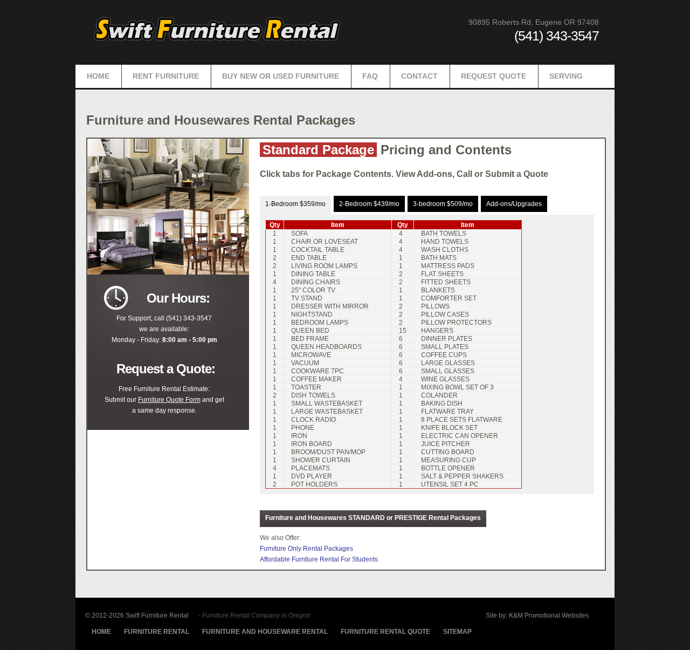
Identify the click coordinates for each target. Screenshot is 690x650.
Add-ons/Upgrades (514, 204)
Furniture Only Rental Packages (306, 548)
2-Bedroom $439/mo (369, 204)
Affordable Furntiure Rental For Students (319, 559)
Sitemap (457, 631)
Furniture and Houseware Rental (265, 631)
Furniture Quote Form (169, 399)
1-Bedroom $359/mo (295, 204)
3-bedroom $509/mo (443, 204)
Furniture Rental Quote (385, 631)
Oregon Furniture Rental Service (218, 28)
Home (101, 631)
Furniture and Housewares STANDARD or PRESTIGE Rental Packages (373, 518)
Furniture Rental (156, 631)
